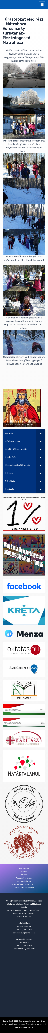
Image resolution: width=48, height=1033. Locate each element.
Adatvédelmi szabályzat (24, 887)
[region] (22, 408)
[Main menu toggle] (42, 4)
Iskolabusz (24, 868)
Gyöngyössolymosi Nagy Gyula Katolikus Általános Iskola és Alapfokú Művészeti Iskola (24, 1024)
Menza (24, 875)
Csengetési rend (24, 881)
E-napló (24, 871)
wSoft (31, 1027)
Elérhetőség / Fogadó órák (24, 884)
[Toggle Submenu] (40, 433)
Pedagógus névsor (24, 878)
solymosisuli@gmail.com (24, 933)
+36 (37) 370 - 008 (24, 930)
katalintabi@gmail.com (24, 949)
